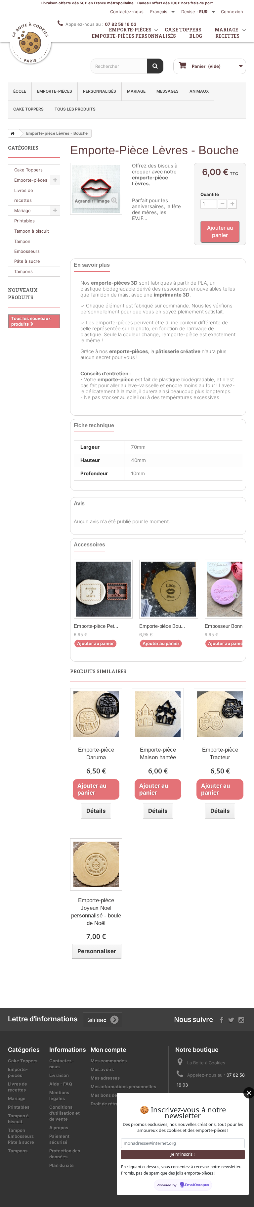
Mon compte (108, 1049)
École (19, 91)
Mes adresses (105, 1078)
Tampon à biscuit (31, 231)
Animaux (199, 91)
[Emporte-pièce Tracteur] (219, 714)
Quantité (209, 194)
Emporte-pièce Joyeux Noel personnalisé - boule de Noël (96, 911)
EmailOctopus (197, 1185)
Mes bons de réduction (115, 1095)
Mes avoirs (102, 1069)
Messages (167, 91)
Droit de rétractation (112, 1103)
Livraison (59, 1075)
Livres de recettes (23, 195)
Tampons (23, 271)
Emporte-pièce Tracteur (220, 754)
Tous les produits (75, 109)
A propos (58, 1127)
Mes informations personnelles (123, 1086)
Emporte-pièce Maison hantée (158, 754)
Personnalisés (99, 91)
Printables (24, 220)
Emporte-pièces (54, 91)
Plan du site (61, 1165)
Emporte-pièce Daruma (96, 754)
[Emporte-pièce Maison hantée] (158, 714)
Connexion (232, 11)
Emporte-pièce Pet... (96, 626)
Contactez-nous (127, 11)
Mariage (136, 91)
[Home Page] (11, 133)
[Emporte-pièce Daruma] (96, 714)
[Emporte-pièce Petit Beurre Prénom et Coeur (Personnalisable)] (103, 589)
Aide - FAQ (60, 1084)
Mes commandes (109, 1060)
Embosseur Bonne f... (228, 626)
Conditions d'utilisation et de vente (64, 1113)
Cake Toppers (28, 109)
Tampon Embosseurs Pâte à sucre (27, 251)
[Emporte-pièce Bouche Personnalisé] (168, 589)
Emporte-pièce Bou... (162, 626)
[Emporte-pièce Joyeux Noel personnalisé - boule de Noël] (96, 864)
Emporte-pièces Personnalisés (134, 36)
